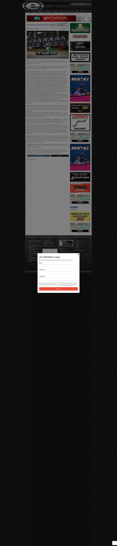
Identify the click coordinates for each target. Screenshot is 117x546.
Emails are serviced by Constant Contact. (68, 285)
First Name (42, 269)
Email (40, 263)
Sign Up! (58, 288)
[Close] (78, 254)
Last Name (42, 276)
